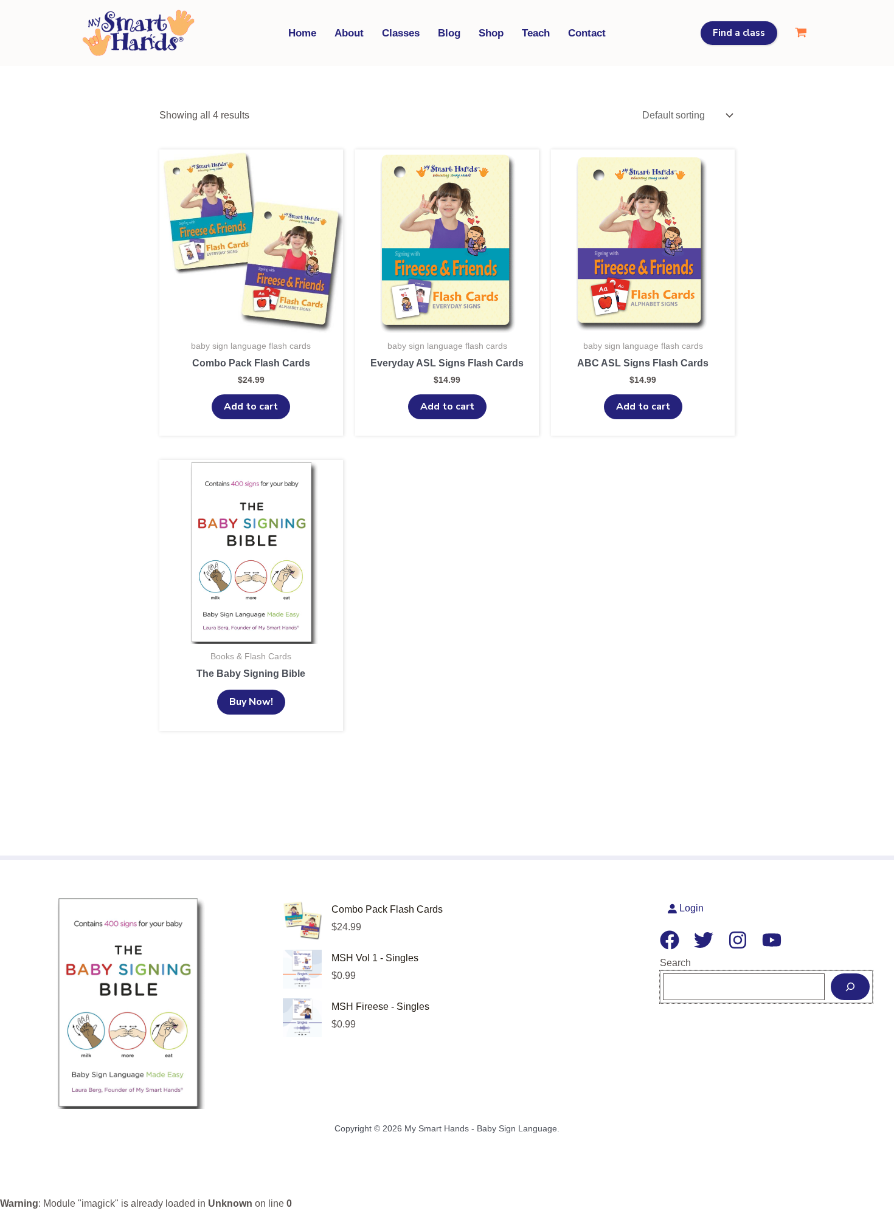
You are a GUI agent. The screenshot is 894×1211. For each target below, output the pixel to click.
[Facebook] (669, 940)
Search (675, 963)
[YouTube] (771, 940)
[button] (739, 33)
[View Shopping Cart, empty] (800, 33)
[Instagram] (737, 940)
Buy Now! (251, 701)
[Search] (850, 986)
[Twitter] (703, 940)
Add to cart (251, 406)
